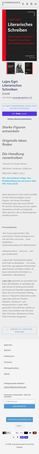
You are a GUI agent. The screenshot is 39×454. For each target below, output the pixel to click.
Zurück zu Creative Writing (21, 330)
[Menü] (36, 3)
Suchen (7, 350)
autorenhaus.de (11, 3)
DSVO (7, 374)
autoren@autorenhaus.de (15, 387)
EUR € (19, 426)
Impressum (9, 356)
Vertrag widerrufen (19, 419)
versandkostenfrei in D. (22, 97)
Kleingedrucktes (11, 368)
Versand (8, 362)
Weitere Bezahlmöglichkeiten (19, 119)
